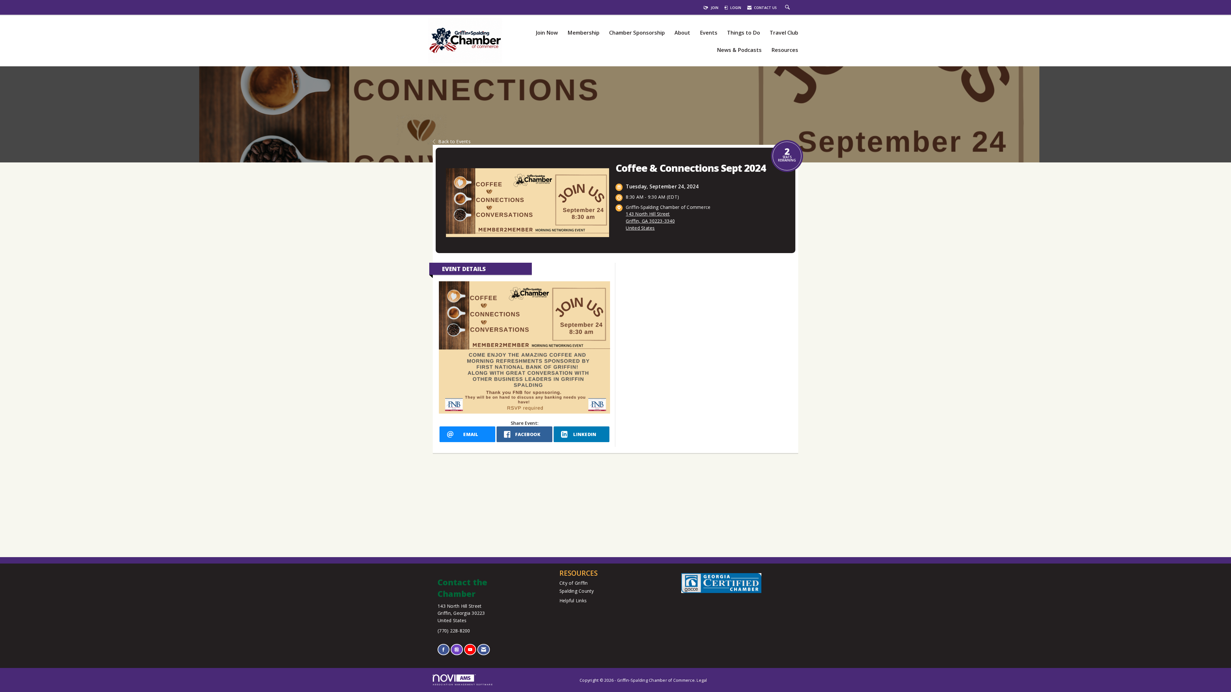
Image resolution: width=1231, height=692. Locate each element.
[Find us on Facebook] (443, 649)
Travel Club (784, 32)
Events (708, 32)
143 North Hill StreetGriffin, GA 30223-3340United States (650, 221)
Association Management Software (463, 684)
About (682, 32)
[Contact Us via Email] (483, 649)
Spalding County (576, 591)
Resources (784, 50)
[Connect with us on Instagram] (457, 649)
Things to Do (743, 32)
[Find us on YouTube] (470, 649)
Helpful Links (573, 600)
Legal (702, 680)
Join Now (547, 32)
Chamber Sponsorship (637, 32)
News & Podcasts (739, 50)
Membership (583, 32)
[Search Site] (788, 7)
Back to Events (454, 141)
